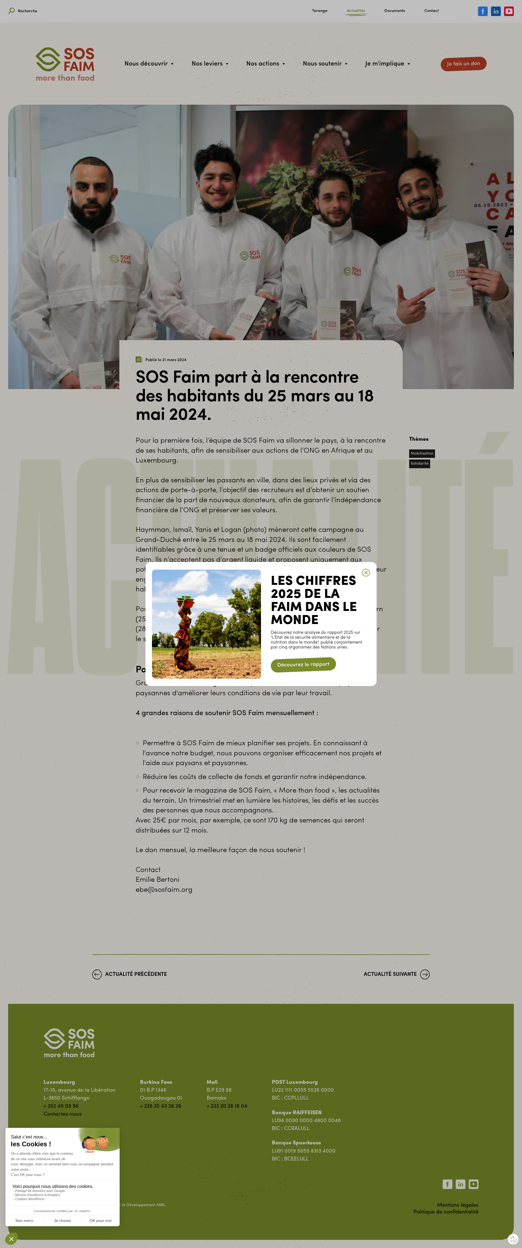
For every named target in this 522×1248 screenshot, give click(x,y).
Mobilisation (422, 454)
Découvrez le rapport (303, 665)
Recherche (27, 11)
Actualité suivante (390, 974)
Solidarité (419, 464)
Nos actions (262, 64)
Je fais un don (463, 64)
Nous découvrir (146, 64)
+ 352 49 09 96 (61, 1106)
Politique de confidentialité (446, 1212)
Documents (394, 11)
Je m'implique (384, 64)
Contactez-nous (63, 1114)
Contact (431, 11)
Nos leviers (207, 64)
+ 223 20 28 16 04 (227, 1106)
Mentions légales (457, 1205)
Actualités (356, 11)
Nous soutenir (322, 64)
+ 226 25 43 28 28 (160, 1106)
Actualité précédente (136, 974)
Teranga (319, 11)
